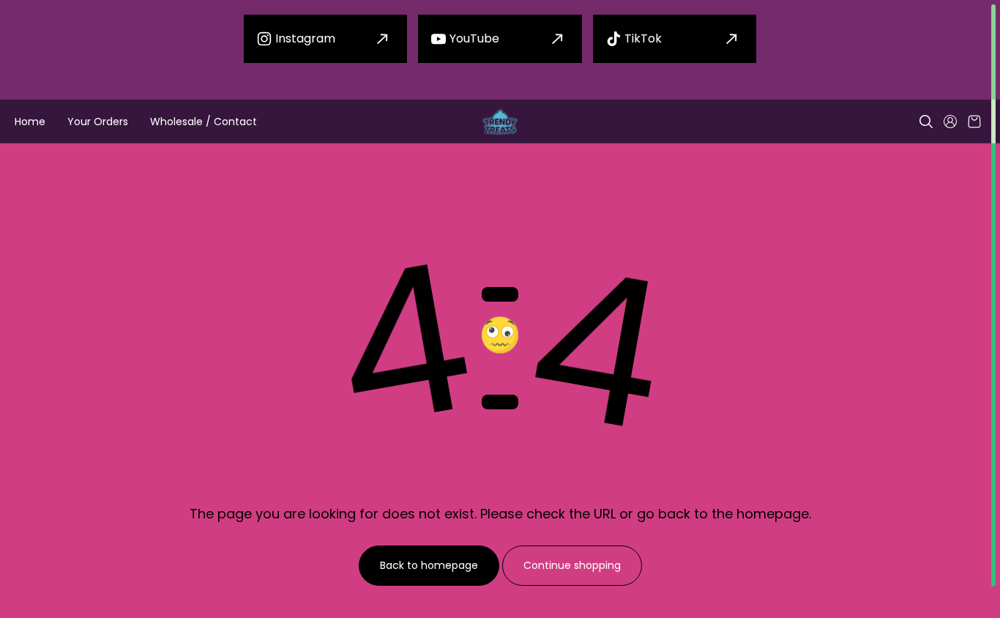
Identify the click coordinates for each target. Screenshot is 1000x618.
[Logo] (500, 122)
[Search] (926, 122)
